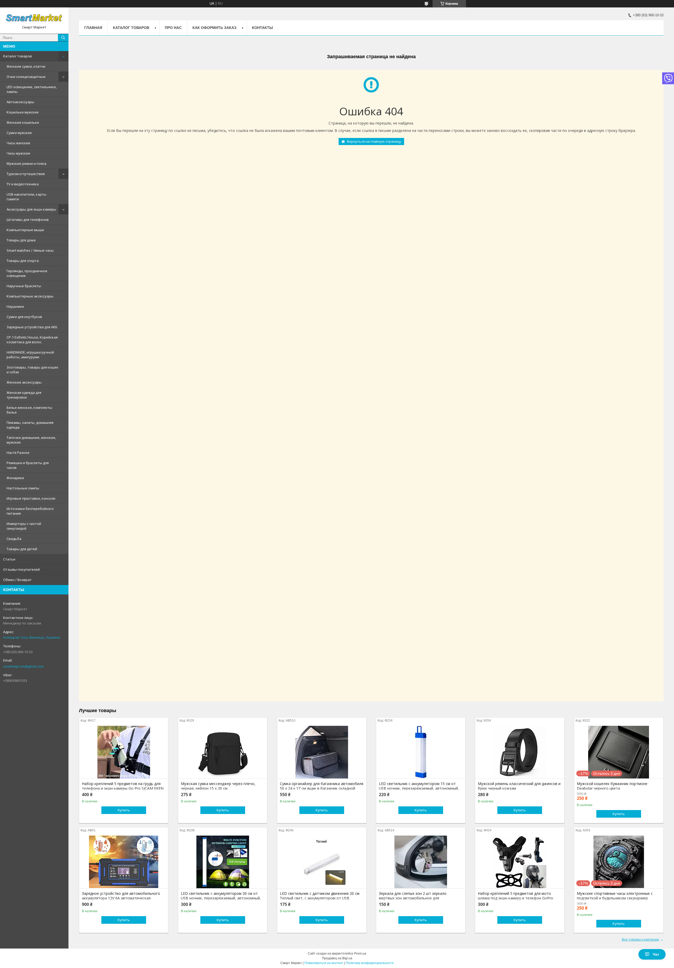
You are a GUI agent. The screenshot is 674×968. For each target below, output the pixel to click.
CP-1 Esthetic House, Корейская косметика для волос (32, 339)
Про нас (173, 28)
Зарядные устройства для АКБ (32, 327)
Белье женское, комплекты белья (29, 410)
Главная (93, 28)
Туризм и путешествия (26, 173)
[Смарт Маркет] (34, 18)
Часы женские (18, 143)
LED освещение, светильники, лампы (32, 89)
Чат (656, 954)
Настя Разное (18, 452)
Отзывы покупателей (21, 569)
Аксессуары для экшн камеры (31, 209)
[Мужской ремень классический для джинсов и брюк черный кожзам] (519, 752)
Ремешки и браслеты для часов (28, 465)
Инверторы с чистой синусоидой (24, 526)
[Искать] (63, 38)
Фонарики (15, 477)
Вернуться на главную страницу (374, 141)
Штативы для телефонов (28, 219)
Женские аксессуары (24, 382)
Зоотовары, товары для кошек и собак (32, 369)
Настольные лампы (23, 488)
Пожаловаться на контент (323, 963)
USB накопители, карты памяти (26, 196)
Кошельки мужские (23, 112)
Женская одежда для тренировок (24, 395)
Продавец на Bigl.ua (337, 958)
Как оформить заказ (214, 28)
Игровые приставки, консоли (31, 498)
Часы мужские (18, 153)
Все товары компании (640, 939)
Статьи (9, 559)
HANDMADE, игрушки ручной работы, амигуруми (30, 354)
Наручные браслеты (24, 286)
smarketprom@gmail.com (23, 666)
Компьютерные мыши (25, 229)
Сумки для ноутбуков (24, 316)
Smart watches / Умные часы (30, 250)
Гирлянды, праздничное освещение (27, 273)
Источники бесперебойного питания (30, 511)
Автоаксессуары (20, 102)
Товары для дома (21, 240)
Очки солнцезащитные (26, 76)
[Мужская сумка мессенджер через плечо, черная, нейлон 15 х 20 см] (222, 752)
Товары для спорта (23, 260)
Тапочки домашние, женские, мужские (31, 440)
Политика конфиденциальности (370, 963)
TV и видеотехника (23, 184)
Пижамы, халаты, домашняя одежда (30, 425)
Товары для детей (22, 549)
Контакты (262, 28)
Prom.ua (360, 953)
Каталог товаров (17, 56)
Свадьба (14, 538)
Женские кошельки (23, 122)
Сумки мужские (19, 132)
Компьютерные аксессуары (30, 296)
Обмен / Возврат (17, 579)
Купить (124, 810)
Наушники (15, 306)
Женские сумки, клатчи (26, 66)
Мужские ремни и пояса (26, 163)
